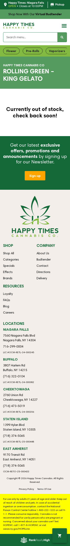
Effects (8, 272)
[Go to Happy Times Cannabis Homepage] (18, 25)
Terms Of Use (44, 489)
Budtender (44, 259)
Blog (6, 306)
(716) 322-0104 (14, 376)
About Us (43, 253)
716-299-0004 (13, 346)
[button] (34, 4)
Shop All (8, 253)
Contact (42, 266)
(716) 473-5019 (14, 406)
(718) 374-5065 (14, 436)
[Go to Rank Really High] (35, 540)
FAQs (6, 300)
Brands (7, 278)
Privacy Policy (26, 489)
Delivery (42, 278)
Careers (8, 312)
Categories (11, 259)
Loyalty (8, 294)
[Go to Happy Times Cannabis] (35, 216)
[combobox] (30, 37)
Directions (43, 272)
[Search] (62, 37)
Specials (9, 266)
